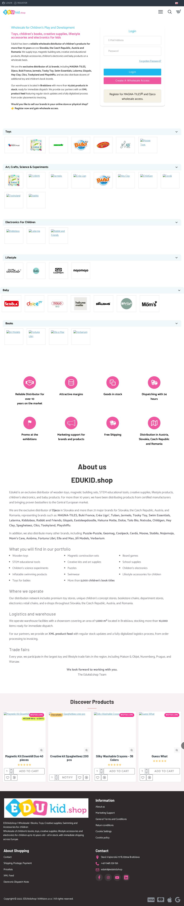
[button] (42, 750)
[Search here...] (169, 11)
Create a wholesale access (133, 80)
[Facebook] (99, 877)
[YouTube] (117, 877)
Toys (8, 131)
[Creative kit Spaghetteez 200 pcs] (69, 732)
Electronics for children (20, 222)
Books (9, 323)
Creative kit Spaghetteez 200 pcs (69, 757)
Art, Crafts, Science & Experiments (26, 167)
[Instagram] (108, 877)
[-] (11, 772)
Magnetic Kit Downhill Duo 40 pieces (24, 757)
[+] (11, 769)
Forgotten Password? (150, 61)
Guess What (159, 756)
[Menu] (160, 11)
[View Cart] (178, 11)
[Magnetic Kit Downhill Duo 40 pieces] (24, 732)
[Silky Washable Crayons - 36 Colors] (114, 732)
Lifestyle (10, 257)
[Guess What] (159, 732)
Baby (6, 290)
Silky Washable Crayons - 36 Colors (114, 757)
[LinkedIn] (126, 877)
